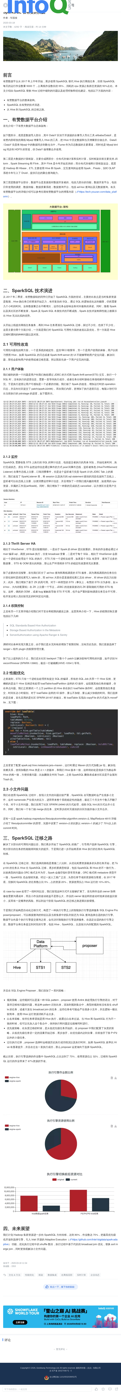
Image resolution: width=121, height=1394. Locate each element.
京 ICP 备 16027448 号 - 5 (60, 1371)
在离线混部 (66, 1275)
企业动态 (95, 1275)
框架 (41, 1275)
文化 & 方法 (14, 1275)
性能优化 (29, 1275)
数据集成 (52, 1275)
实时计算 (81, 1275)
